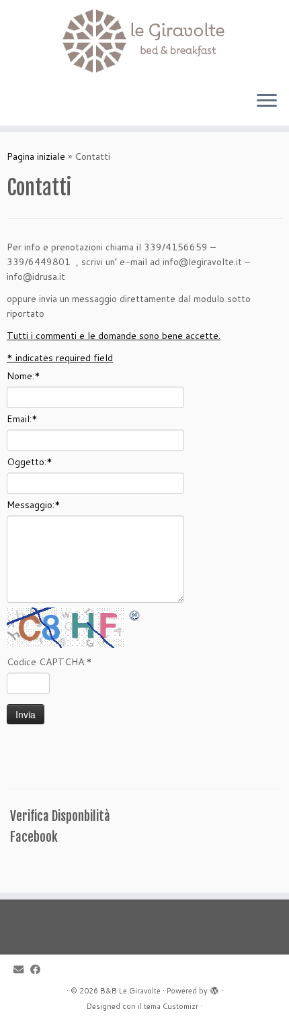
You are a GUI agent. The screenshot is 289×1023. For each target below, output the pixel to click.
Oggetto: (29, 462)
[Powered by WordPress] (214, 988)
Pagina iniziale (36, 156)
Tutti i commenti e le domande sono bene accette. (113, 335)
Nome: (23, 376)
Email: (22, 419)
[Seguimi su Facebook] (38, 970)
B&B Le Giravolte (130, 990)
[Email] (21, 970)
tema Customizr (171, 1006)
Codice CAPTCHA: (49, 662)
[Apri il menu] (267, 101)
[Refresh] (135, 615)
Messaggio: (33, 505)
